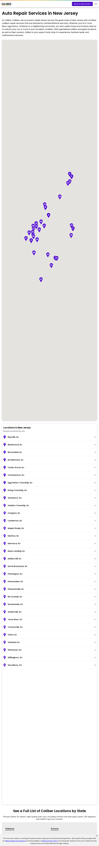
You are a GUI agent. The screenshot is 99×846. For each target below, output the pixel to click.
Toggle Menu (96, 4)
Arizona (55, 828)
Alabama (9, 828)
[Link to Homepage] (6, 4)
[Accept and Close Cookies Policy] (96, 836)
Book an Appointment (82, 4)
